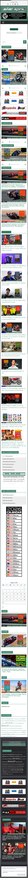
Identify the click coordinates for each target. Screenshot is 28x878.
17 (3, 597)
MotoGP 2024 (10, 768)
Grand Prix (7, 720)
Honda (12, 720)
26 (10, 599)
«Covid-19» (17, 734)
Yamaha (12, 734)
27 (13, 599)
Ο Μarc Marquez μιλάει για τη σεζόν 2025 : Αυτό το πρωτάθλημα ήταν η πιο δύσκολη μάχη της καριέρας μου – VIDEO (13, 838)
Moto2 (17, 723)
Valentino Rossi (19, 732)
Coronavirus (16, 718)
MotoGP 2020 (8, 728)
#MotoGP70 (3, 718)
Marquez (3, 723)
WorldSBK (3, 734)
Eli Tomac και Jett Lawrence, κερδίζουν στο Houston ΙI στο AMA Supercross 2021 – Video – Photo (13, 670)
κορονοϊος (14, 736)
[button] (14, 456)
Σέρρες (4, 736)
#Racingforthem (9, 718)
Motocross (21, 723)
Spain (14, 732)
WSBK (8, 734)
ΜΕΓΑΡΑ (24, 734)
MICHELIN (9, 723)
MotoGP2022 (3, 730)
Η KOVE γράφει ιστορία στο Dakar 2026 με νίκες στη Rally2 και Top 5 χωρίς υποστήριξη (13, 695)
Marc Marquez (23, 720)
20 (13, 597)
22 (21, 597)
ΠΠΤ (2, 736)
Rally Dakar (11, 732)
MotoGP (5, 725)
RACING (7, 732)
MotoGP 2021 (14, 728)
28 (17, 599)
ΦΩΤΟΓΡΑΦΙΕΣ (9, 736)
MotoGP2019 (19, 726)
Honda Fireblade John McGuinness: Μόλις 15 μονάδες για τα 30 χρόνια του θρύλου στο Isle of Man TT (13, 336)
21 (17, 597)
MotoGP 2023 (20, 730)
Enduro (2, 720)
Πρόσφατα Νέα (6, 232)
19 (10, 597)
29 (21, 599)
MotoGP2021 (19, 728)
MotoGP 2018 (12, 726)
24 (3, 599)
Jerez (17, 720)
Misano (14, 723)
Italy (15, 720)
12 (10, 594)
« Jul (2, 607)
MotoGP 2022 (9, 730)
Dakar (20, 718)
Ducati (23, 719)
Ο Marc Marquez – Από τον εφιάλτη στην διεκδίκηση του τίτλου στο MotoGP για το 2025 (12, 857)
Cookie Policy (4, 872)
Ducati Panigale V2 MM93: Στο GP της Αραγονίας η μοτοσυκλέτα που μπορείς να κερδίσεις (13, 407)
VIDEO (23, 732)
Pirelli (4, 732)
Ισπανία (21, 734)
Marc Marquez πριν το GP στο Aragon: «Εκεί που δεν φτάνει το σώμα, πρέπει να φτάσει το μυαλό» (13, 248)
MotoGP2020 (3, 728)
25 (6, 599)
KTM (19, 720)
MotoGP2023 (14, 730)
